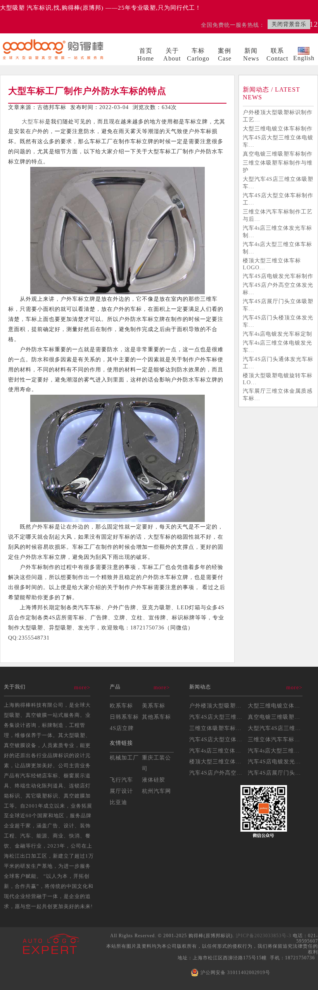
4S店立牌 (122, 728)
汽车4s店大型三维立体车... (282, 750)
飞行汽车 (121, 780)
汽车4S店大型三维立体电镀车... (278, 141)
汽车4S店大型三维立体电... (224, 717)
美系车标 (153, 705)
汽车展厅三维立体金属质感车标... (278, 394)
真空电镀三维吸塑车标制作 (278, 154)
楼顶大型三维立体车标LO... (225, 761)
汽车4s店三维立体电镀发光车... (277, 346)
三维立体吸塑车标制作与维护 (278, 166)
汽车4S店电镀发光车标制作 (278, 276)
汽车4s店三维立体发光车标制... (277, 231)
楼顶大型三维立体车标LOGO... (272, 263)
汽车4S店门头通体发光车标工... (278, 362)
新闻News (251, 54)
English (304, 58)
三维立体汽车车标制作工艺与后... (278, 215)
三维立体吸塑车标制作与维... (227, 728)
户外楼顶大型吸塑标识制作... (227, 705)
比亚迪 (118, 802)
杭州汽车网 (156, 791)
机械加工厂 (124, 757)
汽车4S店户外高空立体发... (224, 773)
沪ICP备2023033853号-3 (263, 935)
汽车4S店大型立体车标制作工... (278, 199)
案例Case (225, 54)
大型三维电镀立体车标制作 (278, 128)
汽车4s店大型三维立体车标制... (277, 248)
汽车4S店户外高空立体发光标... (278, 288)
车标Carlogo (198, 54)
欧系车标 (121, 705)
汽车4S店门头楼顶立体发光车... (278, 321)
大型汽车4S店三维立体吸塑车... (278, 182)
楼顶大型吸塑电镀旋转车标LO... (278, 378)
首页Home (145, 54)
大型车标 (33, 121)
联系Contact (277, 54)
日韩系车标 (124, 717)
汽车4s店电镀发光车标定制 (277, 334)
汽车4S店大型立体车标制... (224, 739)
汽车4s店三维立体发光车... (224, 750)
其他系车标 (156, 717)
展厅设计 (121, 791)
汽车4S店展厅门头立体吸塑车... (278, 305)
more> (82, 687)
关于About (172, 54)
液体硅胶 (153, 780)
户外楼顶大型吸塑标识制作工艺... (278, 116)
